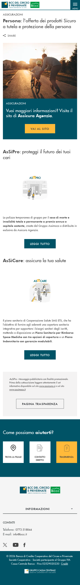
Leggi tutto (40, 244)
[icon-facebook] (24, 545)
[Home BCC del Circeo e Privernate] (20, 5)
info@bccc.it (20, 534)
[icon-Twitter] (5, 545)
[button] (75, 5)
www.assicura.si (47, 386)
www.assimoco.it (17, 389)
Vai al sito (43, 130)
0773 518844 (24, 529)
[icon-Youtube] (16, 545)
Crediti (64, 563)
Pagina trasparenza (40, 404)
